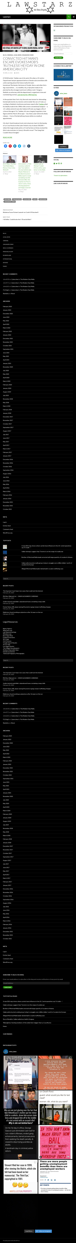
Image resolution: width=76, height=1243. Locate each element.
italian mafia (17, 199)
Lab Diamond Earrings (9, 632)
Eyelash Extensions (9, 637)
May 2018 (6, 402)
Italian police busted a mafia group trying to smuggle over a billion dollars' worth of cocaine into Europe (34, 1012)
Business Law (7, 255)
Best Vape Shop (8, 636)
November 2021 (8, 342)
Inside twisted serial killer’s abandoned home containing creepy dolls (24, 601)
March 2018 (6, 406)
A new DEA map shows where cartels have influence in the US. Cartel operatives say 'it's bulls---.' (33, 1001)
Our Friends (7, 1034)
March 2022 (6, 328)
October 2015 (7, 509)
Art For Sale (6, 644)
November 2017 (8, 420)
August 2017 (7, 431)
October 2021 (7, 345)
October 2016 (7, 466)
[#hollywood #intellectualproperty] (58, 130)
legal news (27, 199)
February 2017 (7, 452)
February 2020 (7, 385)
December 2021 (8, 338)
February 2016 (7, 495)
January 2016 (7, 498)
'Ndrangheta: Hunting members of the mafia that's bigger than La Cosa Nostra (27, 1023)
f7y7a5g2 (6, 290)
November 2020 (8, 367)
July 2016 (6, 477)
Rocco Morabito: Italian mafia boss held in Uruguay (18, 1019)
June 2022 (6, 317)
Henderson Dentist (9, 652)
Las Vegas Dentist (8, 646)
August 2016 (7, 473)
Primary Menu (73, 16)
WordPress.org (7, 533)
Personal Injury (8, 251)
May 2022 (6, 321)
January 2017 (7, 456)
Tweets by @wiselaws (60, 175)
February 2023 (7, 306)
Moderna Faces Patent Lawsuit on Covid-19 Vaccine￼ (20, 211)
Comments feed (8, 529)
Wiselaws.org (7, 634)
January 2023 (7, 310)
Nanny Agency (7, 628)
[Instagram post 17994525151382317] (58, 111)
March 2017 (6, 449)
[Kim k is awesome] (68, 102)
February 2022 (7, 331)
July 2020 (6, 370)
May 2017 (6, 441)
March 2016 (6, 491)
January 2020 (7, 388)
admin (17, 73)
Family (5, 266)
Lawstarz (6, 17)
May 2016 (6, 484)
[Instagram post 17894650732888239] (68, 111)
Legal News (17, 55)
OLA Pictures (7, 641)
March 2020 (6, 381)
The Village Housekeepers (11, 648)
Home (5, 1026)
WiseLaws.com (7, 630)
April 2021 (6, 360)
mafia (35, 199)
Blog (4, 55)
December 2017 (8, 417)
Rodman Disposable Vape (11, 650)
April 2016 (6, 488)
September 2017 (8, 427)
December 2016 (8, 459)
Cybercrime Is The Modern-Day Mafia (22, 279)
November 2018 (8, 399)
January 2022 (7, 335)
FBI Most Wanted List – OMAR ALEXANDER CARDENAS (20, 596)
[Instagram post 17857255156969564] (58, 139)
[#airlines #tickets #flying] (58, 102)
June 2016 (6, 481)
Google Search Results (10, 643)
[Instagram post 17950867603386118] (58, 120)
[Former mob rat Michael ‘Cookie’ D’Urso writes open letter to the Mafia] (40, 159)
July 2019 (6, 395)
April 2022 (6, 324)
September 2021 (8, 349)
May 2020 (6, 374)
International (7, 259)
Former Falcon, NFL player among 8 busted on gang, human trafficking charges (27, 607)
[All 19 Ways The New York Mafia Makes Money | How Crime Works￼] (9, 159)
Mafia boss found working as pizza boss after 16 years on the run (23, 612)
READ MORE (7, 137)
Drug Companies (8, 248)
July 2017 (6, 434)
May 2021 (6, 356)
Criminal (10, 55)
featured (7, 199)
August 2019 (7, 392)
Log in (5, 522)
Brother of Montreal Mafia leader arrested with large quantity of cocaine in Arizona (47, 557)
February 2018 (7, 409)
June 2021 (6, 353)
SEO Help (6, 639)
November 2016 (8, 463)
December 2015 (8, 502)
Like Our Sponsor (60, 183)
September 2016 (8, 470)
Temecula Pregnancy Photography (13, 653)
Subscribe (58, 57)
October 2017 (7, 424)
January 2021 (7, 363)
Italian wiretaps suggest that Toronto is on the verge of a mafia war (42, 551)
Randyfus (6, 293)
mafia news (43, 199)
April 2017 (6, 445)
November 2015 (8, 505)
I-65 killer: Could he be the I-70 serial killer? (17, 218)
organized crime (10, 201)
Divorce (5, 262)
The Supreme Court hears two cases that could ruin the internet (23, 591)
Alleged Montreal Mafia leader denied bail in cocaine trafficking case (42, 569)
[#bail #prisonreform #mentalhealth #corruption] (68, 120)
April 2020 (6, 377)
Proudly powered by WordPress (11, 1240)
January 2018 (7, 413)
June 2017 (6, 438)
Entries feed (7, 526)
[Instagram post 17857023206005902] (68, 130)
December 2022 (8, 313)
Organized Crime (28, 55)
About (13, 293)
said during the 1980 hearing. (27, 95)
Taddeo (41, 104)
